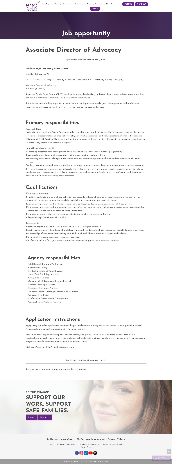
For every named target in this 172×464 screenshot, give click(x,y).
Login (95, 9)
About (44, 4)
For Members (81, 4)
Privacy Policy (86, 447)
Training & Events (95, 4)
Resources (66, 4)
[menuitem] (46, 4)
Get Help (141, 4)
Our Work (55, 4)
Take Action (45, 417)
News (108, 4)
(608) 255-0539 (115, 444)
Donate (128, 4)
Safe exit (161, 458)
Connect (114, 4)
